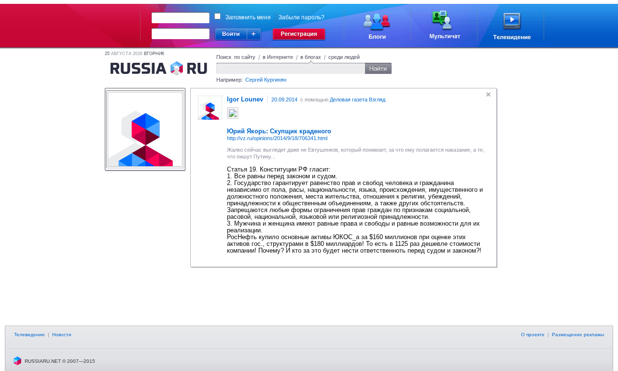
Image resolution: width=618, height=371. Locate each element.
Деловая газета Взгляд (357, 99)
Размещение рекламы (578, 334)
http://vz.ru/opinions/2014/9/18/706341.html (277, 138)
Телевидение (29, 334)
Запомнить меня (248, 17)
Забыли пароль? (301, 17)
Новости (61, 334)
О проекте (533, 334)
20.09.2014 (284, 99)
